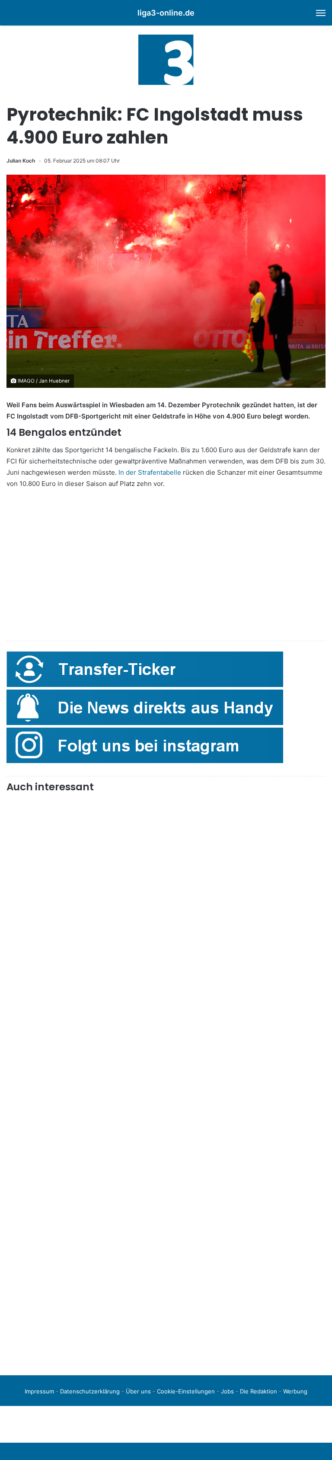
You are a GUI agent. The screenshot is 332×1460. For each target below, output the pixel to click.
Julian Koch (20, 160)
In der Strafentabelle (149, 472)
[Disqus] (166, 1247)
